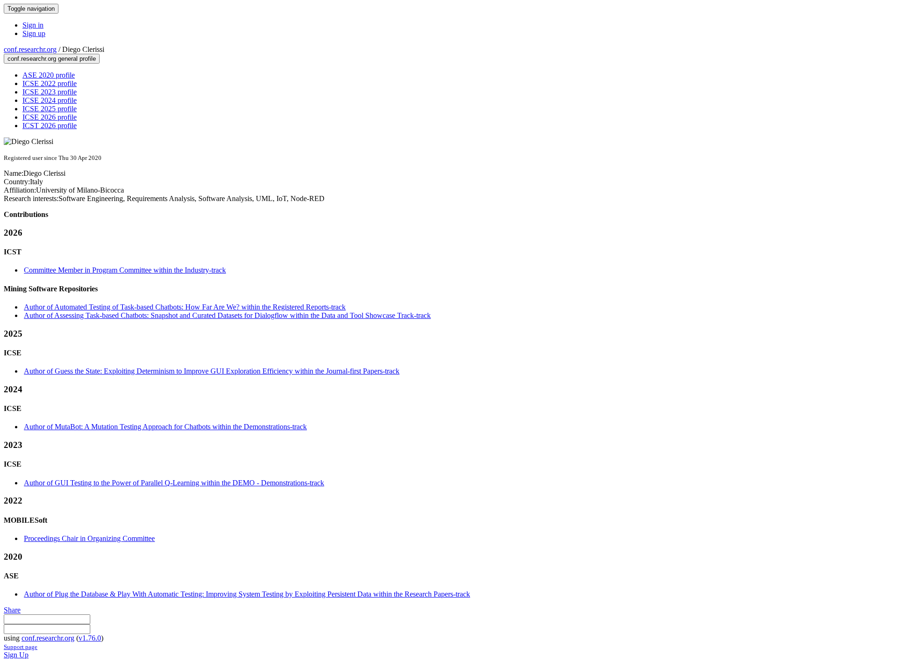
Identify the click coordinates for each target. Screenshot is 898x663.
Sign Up (16, 655)
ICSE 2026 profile (49, 117)
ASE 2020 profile (48, 75)
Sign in (32, 25)
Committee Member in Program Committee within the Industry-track (125, 270)
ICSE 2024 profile (49, 100)
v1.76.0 (90, 638)
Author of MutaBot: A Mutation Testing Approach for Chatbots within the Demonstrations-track (165, 427)
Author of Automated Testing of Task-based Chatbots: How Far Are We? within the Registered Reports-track (185, 307)
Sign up (33, 33)
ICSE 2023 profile (49, 92)
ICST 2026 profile (49, 126)
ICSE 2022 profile (49, 83)
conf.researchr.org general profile (51, 58)
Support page (20, 646)
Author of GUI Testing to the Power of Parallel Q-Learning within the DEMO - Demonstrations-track (174, 483)
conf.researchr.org (30, 49)
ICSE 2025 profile (49, 109)
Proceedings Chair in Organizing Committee (89, 538)
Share (12, 610)
